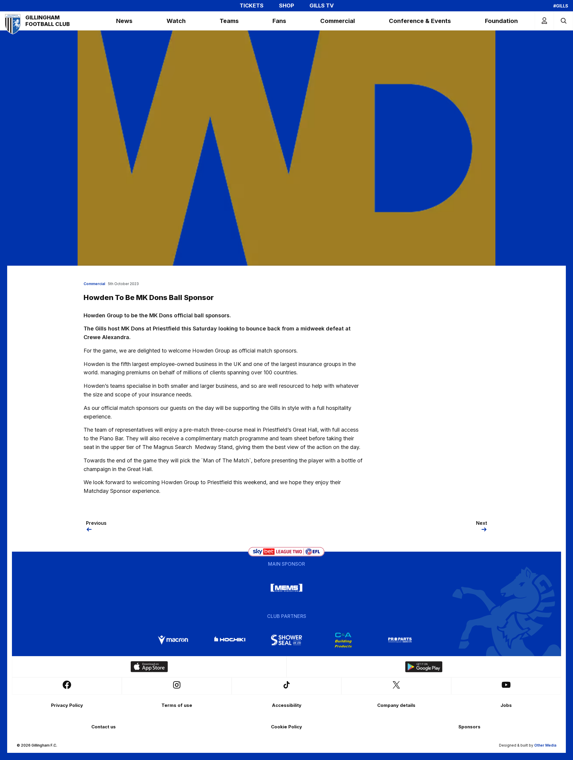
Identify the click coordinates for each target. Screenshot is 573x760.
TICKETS (252, 5)
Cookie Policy (286, 727)
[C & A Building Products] (343, 640)
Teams (229, 20)
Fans (279, 20)
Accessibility (286, 705)
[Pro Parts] (399, 640)
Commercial (337, 20)
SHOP (286, 5)
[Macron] (173, 640)
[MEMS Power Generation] (286, 588)
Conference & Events (420, 20)
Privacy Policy (67, 705)
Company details (396, 705)
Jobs (506, 705)
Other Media (545, 745)
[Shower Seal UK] (286, 640)
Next (481, 523)
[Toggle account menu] (544, 20)
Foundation (501, 20)
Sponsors (469, 727)
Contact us (103, 727)
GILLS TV (321, 5)
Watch (176, 20)
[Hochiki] (229, 640)
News (124, 20)
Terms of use (176, 705)
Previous (96, 523)
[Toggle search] (563, 20)
